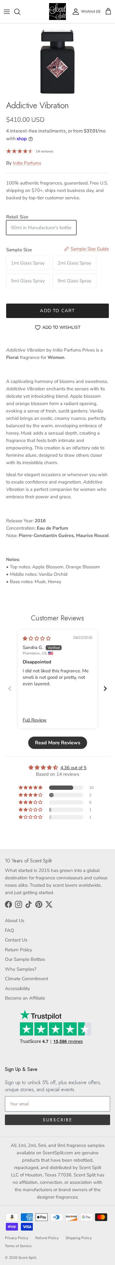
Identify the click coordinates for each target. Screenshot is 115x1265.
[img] (37, 638)
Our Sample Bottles (25, 959)
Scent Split (27, 1257)
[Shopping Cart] (108, 11)
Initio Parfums (27, 163)
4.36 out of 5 (73, 768)
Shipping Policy (79, 1237)
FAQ (9, 930)
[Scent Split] (57, 11)
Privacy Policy (16, 1237)
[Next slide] (105, 688)
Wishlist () (91, 11)
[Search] (20, 11)
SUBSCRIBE (57, 1120)
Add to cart (57, 311)
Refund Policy (47, 1237)
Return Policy (18, 950)
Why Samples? (20, 969)
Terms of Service (18, 1245)
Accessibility (17, 988)
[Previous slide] (10, 688)
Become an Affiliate (25, 998)
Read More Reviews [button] (57, 742)
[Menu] (6, 11)
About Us (14, 920)
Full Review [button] (35, 720)
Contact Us (16, 940)
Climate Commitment (26, 979)
